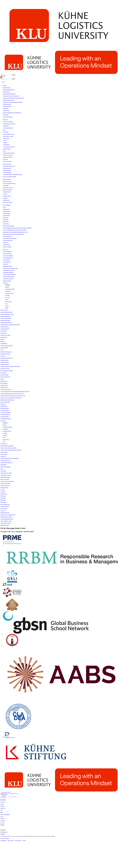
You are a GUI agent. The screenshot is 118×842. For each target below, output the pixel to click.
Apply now (2, 801)
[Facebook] (1, 827)
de (3, 82)
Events (1, 816)
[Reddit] (6, 827)
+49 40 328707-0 (3, 796)
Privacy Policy (11, 840)
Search (13, 74)
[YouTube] (10, 827)
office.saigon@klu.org (12, 796)
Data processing (18, 840)
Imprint (24, 840)
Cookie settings (3, 840)
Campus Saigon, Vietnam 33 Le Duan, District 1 (9, 794)
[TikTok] (8, 827)
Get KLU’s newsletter (4, 838)
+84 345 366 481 (3, 797)
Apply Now (2, 76)
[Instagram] (3, 827)
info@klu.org (3, 795)
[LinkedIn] (5, 827)
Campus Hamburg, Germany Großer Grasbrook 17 (5, 793)
